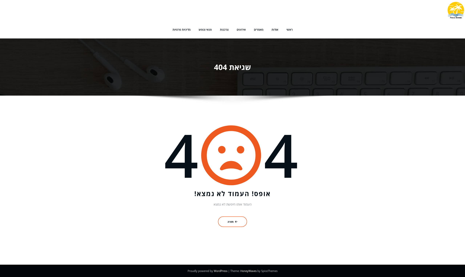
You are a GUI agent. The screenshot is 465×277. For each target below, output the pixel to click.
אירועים (241, 30)
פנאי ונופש (205, 30)
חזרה (231, 221)
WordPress (221, 271)
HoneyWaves (248, 271)
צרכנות (224, 30)
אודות (275, 30)
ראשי (289, 30)
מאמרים (258, 30)
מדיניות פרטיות (182, 30)
